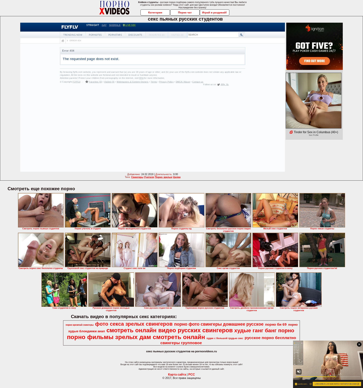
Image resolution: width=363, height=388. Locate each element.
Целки (177, 177)
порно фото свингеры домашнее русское (219, 324)
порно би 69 (276, 324)
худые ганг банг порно (264, 330)
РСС (191, 374)
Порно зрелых (163, 177)
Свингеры (137, 177)
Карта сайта (177, 374)
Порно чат (185, 12)
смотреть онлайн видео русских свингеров (169, 330)
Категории (155, 12)
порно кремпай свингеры (80, 325)
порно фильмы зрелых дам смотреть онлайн (136, 337)
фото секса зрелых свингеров (134, 324)
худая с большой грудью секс (224, 338)
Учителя (149, 177)
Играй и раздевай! (214, 12)
